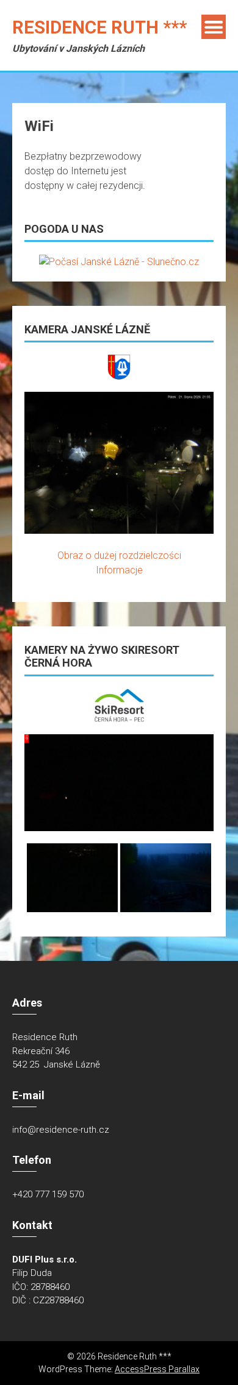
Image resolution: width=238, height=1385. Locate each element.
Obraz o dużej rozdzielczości (119, 555)
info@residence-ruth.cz (60, 1129)
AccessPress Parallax (157, 1369)
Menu (213, 27)
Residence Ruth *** (99, 27)
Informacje (119, 570)
